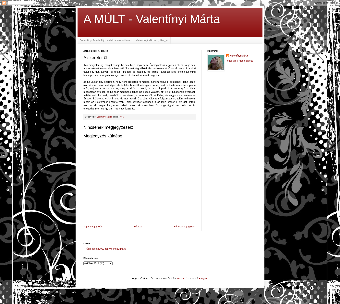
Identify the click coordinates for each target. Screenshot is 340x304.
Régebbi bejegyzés (184, 226)
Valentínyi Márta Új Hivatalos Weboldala (105, 40)
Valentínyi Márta (239, 55)
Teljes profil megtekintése (239, 60)
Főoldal (138, 226)
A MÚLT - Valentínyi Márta (151, 19)
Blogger (203, 278)
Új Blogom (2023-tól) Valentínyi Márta (106, 248)
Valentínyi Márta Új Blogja (152, 40)
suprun (181, 278)
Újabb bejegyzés (93, 226)
